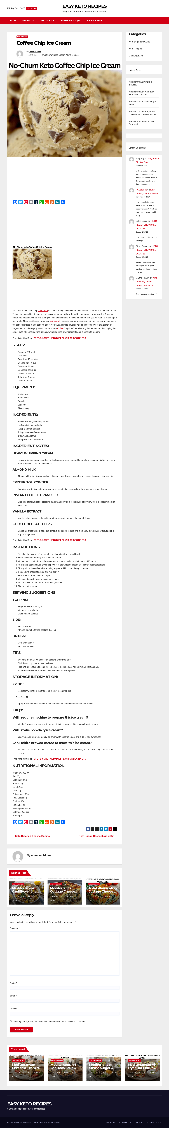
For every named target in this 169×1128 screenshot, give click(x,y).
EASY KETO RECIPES (84, 6)
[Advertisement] (65, 179)
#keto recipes (72, 55)
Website (14, 1009)
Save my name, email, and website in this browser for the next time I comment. (49, 1021)
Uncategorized (136, 56)
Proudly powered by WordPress (19, 1122)
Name (13, 983)
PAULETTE (141, 190)
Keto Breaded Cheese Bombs (32, 836)
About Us (28, 20)
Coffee (60, 328)
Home (13, 20)
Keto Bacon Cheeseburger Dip (97, 836)
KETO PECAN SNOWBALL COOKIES (146, 225)
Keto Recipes (22, 36)
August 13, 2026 (99, 1073)
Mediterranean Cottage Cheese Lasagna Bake (62, 891)
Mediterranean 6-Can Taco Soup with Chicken (64, 1068)
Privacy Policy (96, 20)
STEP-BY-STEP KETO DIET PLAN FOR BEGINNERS (60, 338)
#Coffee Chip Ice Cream (53, 55)
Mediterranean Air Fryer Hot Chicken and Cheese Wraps (142, 1068)
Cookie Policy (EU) (70, 20)
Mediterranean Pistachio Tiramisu (26, 1066)
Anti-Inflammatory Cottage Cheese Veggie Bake (102, 891)
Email (13, 996)
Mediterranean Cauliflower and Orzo (24, 891)
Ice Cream (43, 310)
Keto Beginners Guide (139, 42)
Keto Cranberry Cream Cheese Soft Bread (146, 282)
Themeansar (55, 1122)
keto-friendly (56, 321)
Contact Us (46, 20)
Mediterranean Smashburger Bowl (100, 1068)
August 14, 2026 (22, 1073)
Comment (15, 928)
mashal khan (35, 52)
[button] (161, 20)
